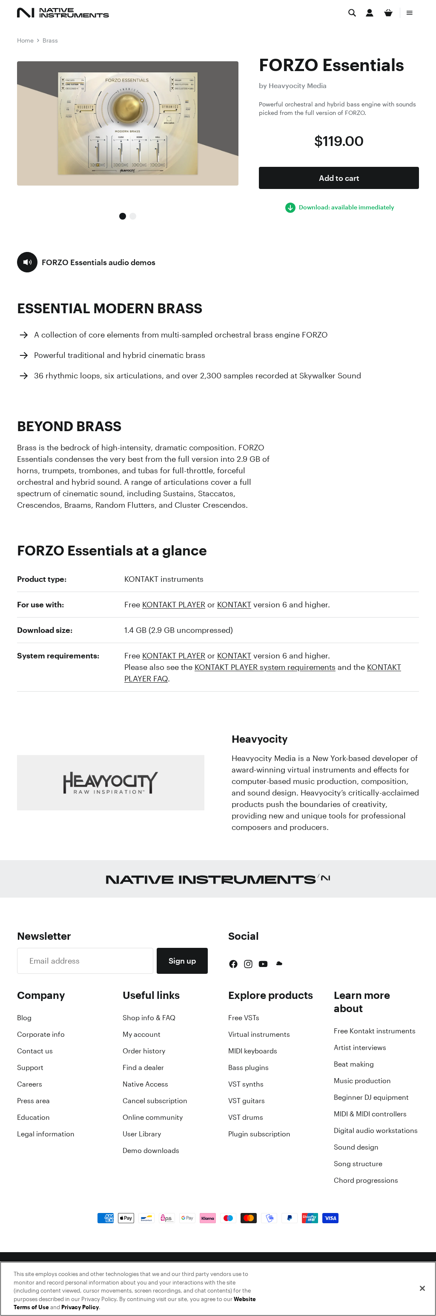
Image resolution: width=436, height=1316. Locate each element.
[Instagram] (248, 964)
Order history (144, 1050)
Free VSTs (243, 1017)
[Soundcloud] (278, 964)
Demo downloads (151, 1150)
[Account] (369, 12)
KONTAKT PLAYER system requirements (265, 667)
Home (25, 40)
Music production (362, 1080)
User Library (142, 1133)
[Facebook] (233, 964)
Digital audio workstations (376, 1130)
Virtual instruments (259, 1034)
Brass (50, 40)
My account (142, 1034)
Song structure (358, 1163)
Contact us (35, 1050)
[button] (86, 262)
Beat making (354, 1064)
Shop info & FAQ (149, 1017)
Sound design (356, 1147)
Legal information (46, 1133)
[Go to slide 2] (132, 216)
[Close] (422, 1288)
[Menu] (409, 12)
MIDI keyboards (252, 1050)
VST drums (245, 1117)
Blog (24, 1017)
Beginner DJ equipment (371, 1097)
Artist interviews (360, 1047)
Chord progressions (366, 1180)
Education (33, 1117)
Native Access (145, 1084)
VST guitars (246, 1100)
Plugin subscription (259, 1133)
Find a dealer (143, 1067)
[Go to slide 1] (122, 216)
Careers (29, 1084)
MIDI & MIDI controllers (370, 1113)
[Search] (352, 12)
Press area (33, 1100)
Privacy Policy (80, 1307)
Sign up (182, 960)
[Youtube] (263, 964)
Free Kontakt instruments (375, 1030)
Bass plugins (248, 1067)
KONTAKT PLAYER (173, 604)
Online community (153, 1117)
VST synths (246, 1084)
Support (30, 1067)
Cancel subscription (155, 1100)
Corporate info (41, 1034)
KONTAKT (234, 604)
